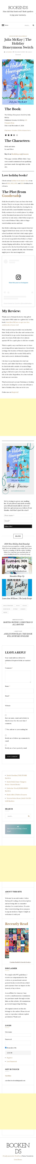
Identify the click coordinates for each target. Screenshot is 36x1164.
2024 (22, 183)
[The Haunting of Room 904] (26, 937)
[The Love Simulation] (7, 949)
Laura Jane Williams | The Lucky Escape (17, 598)
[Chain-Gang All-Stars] (26, 949)
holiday (24, 605)
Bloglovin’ (15, 392)
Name (7, 686)
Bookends (18, 8)
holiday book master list (20, 181)
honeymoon (6, 609)
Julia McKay (23, 36)
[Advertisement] (18, 417)
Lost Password (12, 1061)
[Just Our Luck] (7, 937)
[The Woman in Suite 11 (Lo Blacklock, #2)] (23, 931)
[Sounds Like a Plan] (19, 937)
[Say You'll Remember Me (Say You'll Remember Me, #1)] (26, 931)
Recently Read (16, 924)
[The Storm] (7, 931)
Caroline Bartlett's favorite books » (20, 962)
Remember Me (11, 1048)
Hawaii (18, 605)
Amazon (26, 154)
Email (7, 696)
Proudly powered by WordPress (12, 1156)
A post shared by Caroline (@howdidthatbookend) (19, 303)
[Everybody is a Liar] (23, 942)
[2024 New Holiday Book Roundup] (17, 548)
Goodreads (10, 196)
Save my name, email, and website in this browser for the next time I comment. (17, 720)
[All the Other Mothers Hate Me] (15, 949)
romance (23, 609)
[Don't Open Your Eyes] (19, 931)
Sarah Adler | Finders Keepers (17, 795)
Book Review (13, 36)
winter (5, 612)
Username (8, 1032)
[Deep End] (23, 949)
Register (9, 1058)
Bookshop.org (17, 154)
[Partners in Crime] (11, 937)
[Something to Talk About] (23, 937)
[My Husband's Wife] (11, 931)
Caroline (9, 52)
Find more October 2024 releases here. (18, 130)
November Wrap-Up (17, 576)
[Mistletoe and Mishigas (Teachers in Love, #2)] (19, 943)
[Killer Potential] (19, 949)
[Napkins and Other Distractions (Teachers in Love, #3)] (15, 937)
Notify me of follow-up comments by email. (17, 739)
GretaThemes (18, 1159)
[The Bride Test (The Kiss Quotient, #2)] (7, 943)
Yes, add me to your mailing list (17, 729)
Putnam (15, 609)
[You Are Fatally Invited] (7, 955)
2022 (12, 183)
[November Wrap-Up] (17, 565)
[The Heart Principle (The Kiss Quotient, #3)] (11, 943)
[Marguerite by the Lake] (15, 931)
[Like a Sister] (15, 943)
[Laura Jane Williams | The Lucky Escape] (17, 587)
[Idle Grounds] (26, 943)
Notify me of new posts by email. (16, 748)
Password (8, 1039)
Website (7, 706)
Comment (9, 668)
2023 (15, 183)
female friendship (8, 605)
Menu (6, 25)
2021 (8, 183)
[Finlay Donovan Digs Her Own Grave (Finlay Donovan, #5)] (11, 949)
